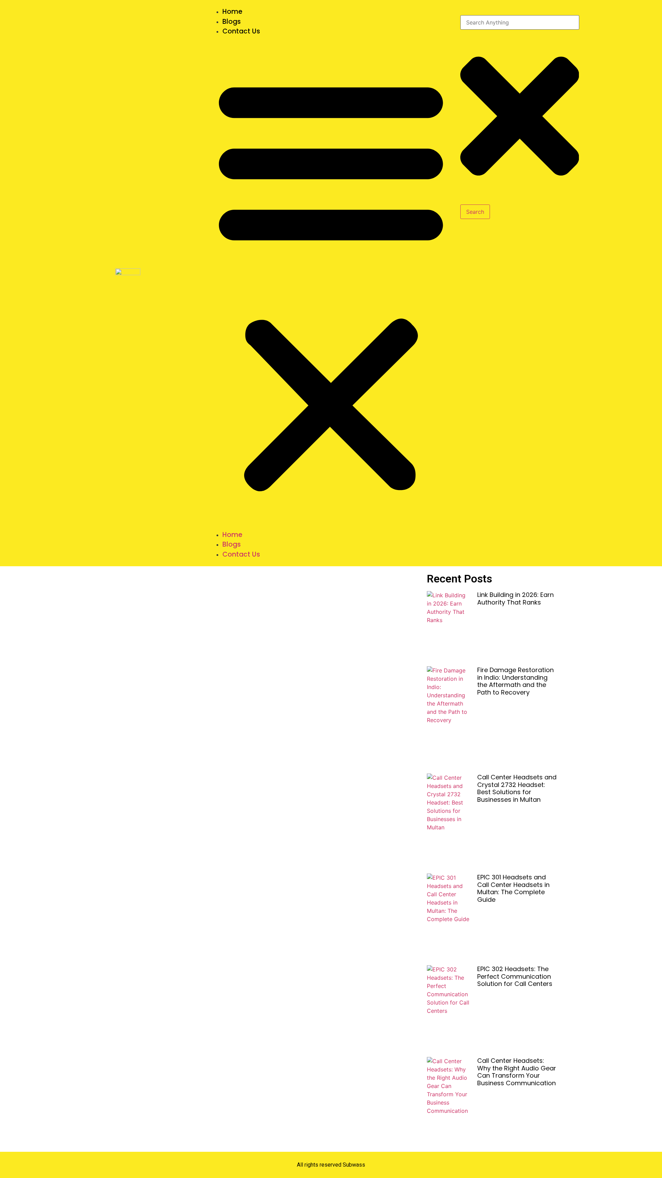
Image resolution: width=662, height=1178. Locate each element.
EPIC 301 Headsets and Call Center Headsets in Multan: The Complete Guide (513, 888)
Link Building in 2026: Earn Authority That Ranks (515, 598)
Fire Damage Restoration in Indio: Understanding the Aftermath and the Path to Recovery (515, 681)
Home (232, 11)
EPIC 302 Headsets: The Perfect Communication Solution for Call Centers (514, 976)
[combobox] (519, 22)
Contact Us (241, 31)
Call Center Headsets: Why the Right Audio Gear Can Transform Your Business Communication (516, 1071)
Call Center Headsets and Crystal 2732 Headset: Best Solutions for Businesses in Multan (516, 788)
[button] (331, 283)
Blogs (231, 21)
